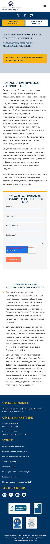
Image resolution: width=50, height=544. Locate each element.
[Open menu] (44, 6)
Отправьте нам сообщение (37, 23)
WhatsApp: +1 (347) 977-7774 (14, 434)
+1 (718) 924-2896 (9, 431)
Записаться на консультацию (13, 23)
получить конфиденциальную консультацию (25, 58)
